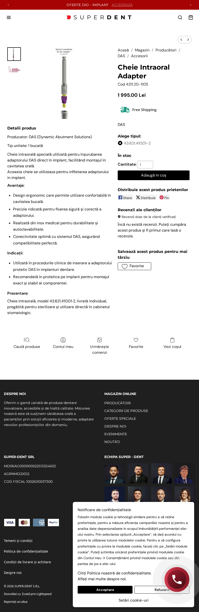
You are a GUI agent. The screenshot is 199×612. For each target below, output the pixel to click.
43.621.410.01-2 (137, 143)
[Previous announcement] (8, 4)
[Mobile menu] (9, 17)
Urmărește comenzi (99, 349)
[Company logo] (99, 17)
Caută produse (27, 346)
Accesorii (139, 55)
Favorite (136, 346)
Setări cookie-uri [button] (134, 600)
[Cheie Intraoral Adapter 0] (14, 54)
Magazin (142, 50)
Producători (166, 50)
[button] (134, 266)
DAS (121, 55)
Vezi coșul (172, 346)
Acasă (123, 50)
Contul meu (63, 346)
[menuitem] (181, 39)
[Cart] (190, 17)
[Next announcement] (190, 4)
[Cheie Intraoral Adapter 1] (14, 69)
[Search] (180, 17)
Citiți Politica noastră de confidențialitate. (114, 573)
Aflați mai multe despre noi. (102, 578)
